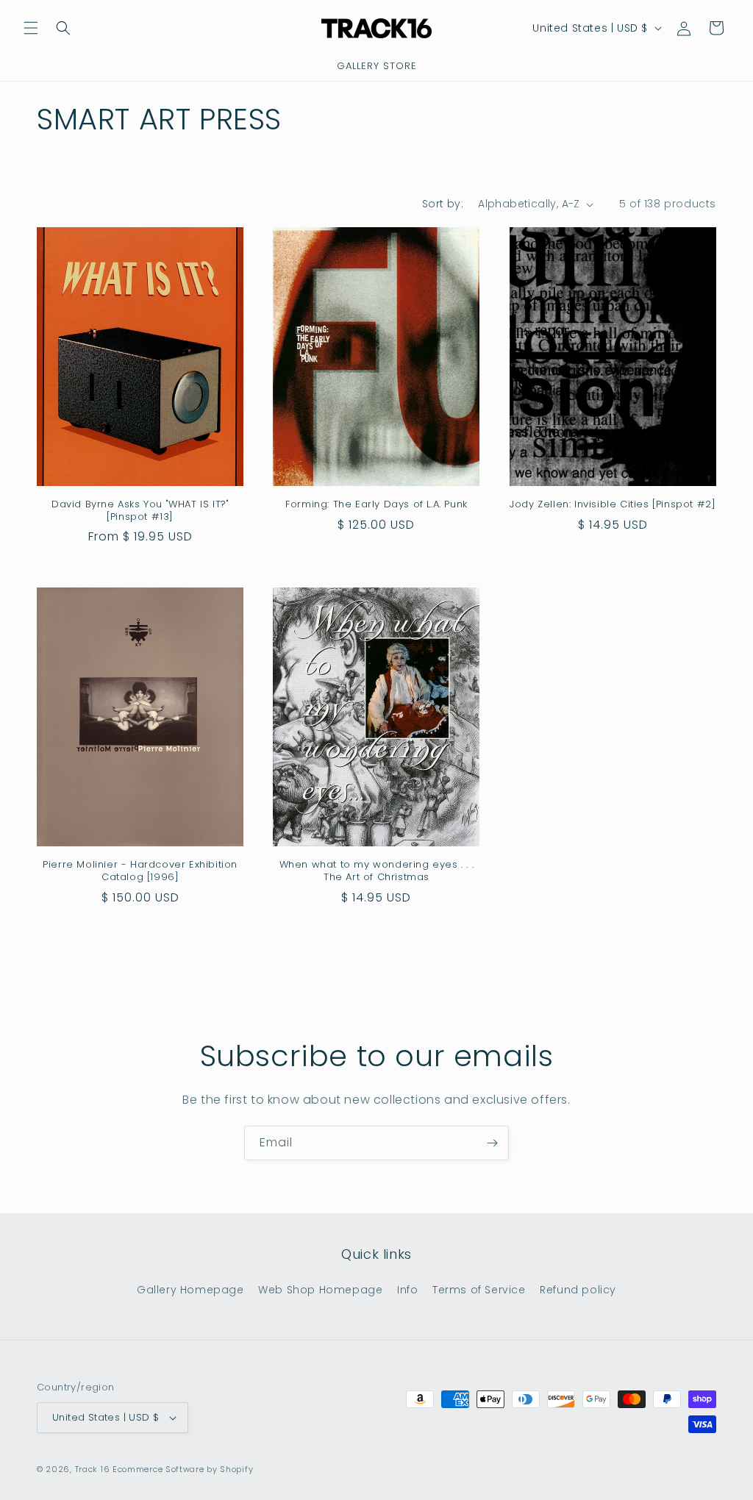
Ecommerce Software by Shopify (183, 1469)
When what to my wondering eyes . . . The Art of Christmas (376, 871)
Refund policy (578, 1289)
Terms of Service (479, 1289)
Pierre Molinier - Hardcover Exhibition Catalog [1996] (140, 871)
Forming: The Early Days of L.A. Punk (376, 505)
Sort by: (442, 203)
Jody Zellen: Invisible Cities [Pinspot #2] (612, 505)
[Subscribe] (492, 1143)
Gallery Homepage (190, 1289)
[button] (31, 28)
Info (407, 1289)
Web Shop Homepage (320, 1289)
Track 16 (92, 1469)
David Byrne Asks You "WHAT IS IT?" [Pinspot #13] (140, 511)
